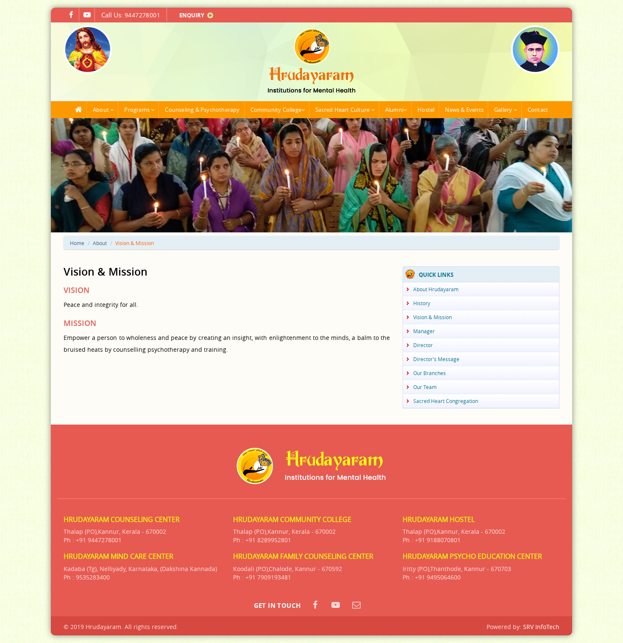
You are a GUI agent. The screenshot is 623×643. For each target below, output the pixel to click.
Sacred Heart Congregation (445, 400)
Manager (424, 331)
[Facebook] (71, 15)
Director (423, 345)
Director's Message (436, 359)
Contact (538, 109)
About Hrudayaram (436, 289)
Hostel (425, 109)
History (421, 303)
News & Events (464, 109)
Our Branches (429, 373)
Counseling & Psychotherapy (202, 109)
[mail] (356, 605)
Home (77, 243)
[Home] (79, 109)
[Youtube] (87, 15)
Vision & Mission (432, 317)
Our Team (425, 387)
